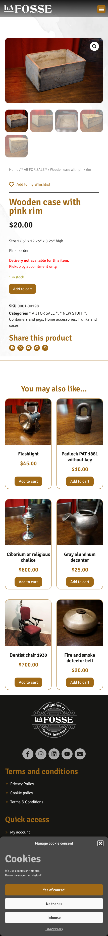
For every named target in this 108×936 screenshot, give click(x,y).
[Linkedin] (54, 753)
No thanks (54, 903)
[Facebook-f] (27, 753)
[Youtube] (67, 753)
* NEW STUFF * (73, 313)
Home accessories (60, 319)
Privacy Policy (54, 929)
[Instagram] (40, 753)
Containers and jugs (26, 319)
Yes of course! (54, 890)
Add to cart (22, 289)
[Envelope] (80, 753)
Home (13, 169)
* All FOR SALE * (34, 169)
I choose (54, 917)
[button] (100, 843)
